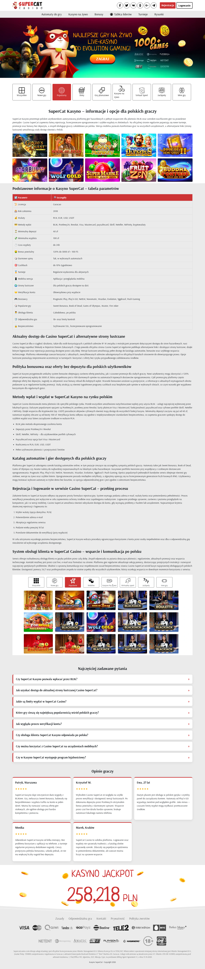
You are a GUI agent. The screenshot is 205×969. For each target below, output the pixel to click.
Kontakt (101, 918)
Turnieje (143, 14)
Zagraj (102, 58)
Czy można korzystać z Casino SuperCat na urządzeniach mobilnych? (57, 746)
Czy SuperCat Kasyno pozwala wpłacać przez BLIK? (46, 679)
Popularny (61, 95)
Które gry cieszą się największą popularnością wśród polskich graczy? (57, 712)
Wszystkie (22, 95)
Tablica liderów (123, 14)
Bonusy (99, 14)
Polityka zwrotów (139, 918)
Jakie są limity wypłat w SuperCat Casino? (41, 701)
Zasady (59, 918)
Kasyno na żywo (78, 14)
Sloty (81, 95)
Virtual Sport (142, 95)
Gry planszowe (102, 95)
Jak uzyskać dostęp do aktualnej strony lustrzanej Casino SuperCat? (56, 690)
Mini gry (182, 95)
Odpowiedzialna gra (80, 918)
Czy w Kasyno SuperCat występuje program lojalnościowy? (51, 757)
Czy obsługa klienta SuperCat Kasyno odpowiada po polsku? (52, 735)
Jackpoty (162, 95)
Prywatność (118, 918)
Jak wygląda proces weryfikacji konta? (39, 724)
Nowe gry (41, 95)
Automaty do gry (51, 14)
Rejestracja (167, 5)
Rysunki (159, 14)
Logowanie (184, 5)
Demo (35, 147)
